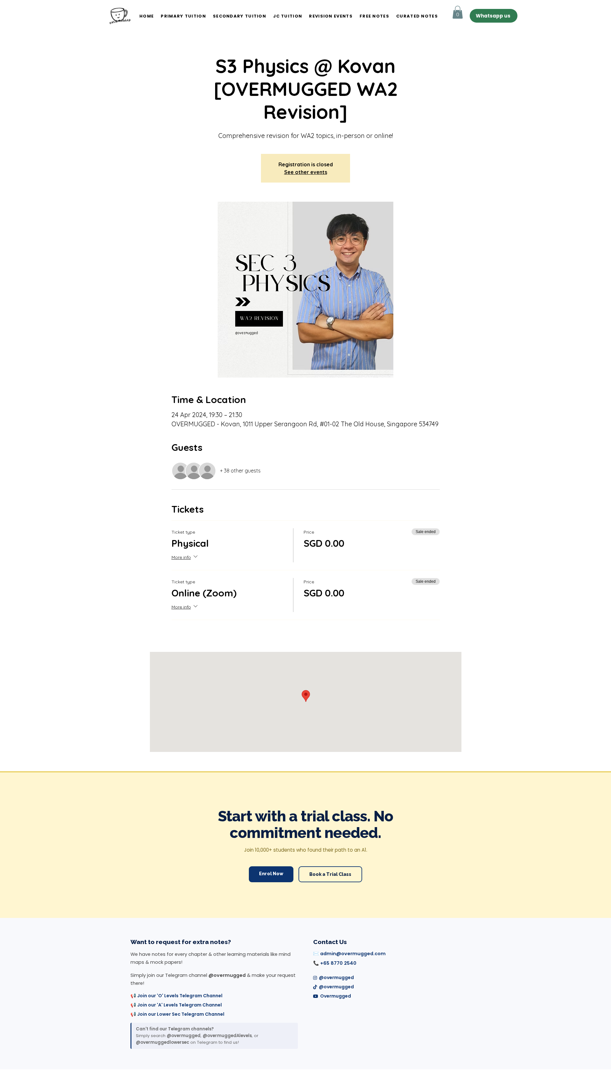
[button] (457, 12)
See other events (305, 172)
